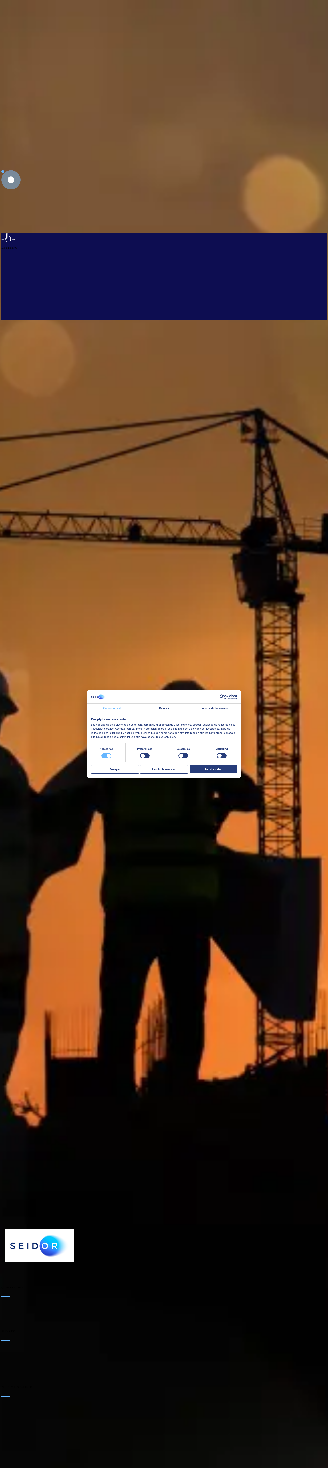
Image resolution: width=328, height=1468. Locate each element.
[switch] (145, 755)
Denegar (115, 769)
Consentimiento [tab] (112, 708)
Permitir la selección (164, 769)
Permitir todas (213, 769)
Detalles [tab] (164, 708)
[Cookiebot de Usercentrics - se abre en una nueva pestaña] (222, 696)
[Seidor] (39, 1245)
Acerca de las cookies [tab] (215, 708)
